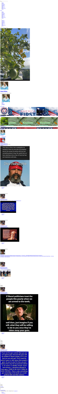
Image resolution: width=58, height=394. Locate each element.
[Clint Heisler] (29, 140)
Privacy (3, 392)
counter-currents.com (7, 256)
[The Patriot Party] (29, 111)
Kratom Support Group (3, 126)
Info (2, 103)
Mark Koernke (2, 199)
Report (3, 214)
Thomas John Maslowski (3, 144)
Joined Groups (2, 106)
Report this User (4, 136)
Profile (3, 102)
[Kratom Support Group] (29, 121)
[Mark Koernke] (29, 196)
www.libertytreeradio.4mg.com (17, 200)
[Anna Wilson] (29, 132)
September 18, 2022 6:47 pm (4, 143)
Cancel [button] (1, 81)
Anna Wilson (3, 91)
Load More (1, 386)
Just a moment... (2, 256)
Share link (3, 187)
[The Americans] (29, 127)
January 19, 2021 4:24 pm (3, 350)
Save (3, 81)
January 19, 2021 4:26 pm (3, 226)
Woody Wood (2, 254)
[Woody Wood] (29, 251)
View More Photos (2, 390)
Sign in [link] (1, 10)
